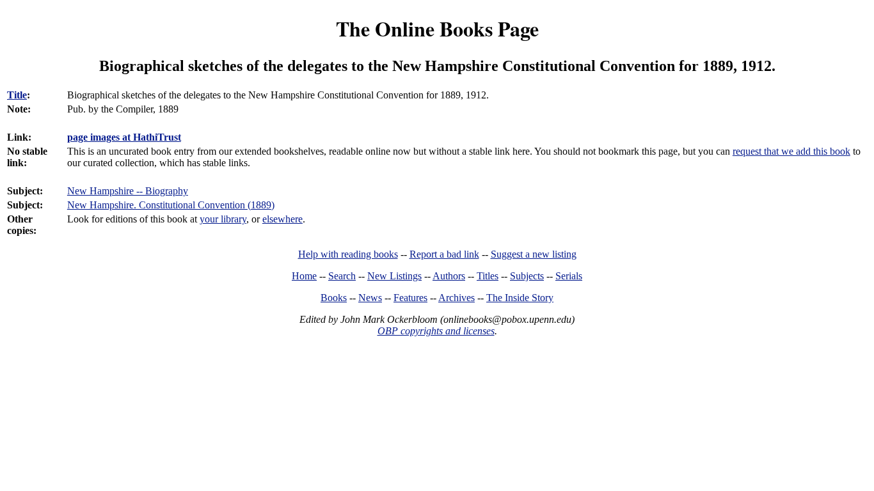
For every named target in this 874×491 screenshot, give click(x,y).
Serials (568, 275)
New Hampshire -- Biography (127, 190)
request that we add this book (791, 151)
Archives (456, 297)
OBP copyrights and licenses (436, 330)
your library (223, 219)
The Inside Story (519, 297)
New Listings (394, 275)
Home (304, 275)
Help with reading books (348, 254)
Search (342, 275)
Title (17, 95)
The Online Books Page (437, 28)
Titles (487, 275)
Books (334, 297)
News (370, 297)
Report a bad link (444, 254)
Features (410, 297)
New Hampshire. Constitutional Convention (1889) (170, 204)
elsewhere (282, 219)
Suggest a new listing (533, 254)
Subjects (527, 275)
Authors (449, 275)
